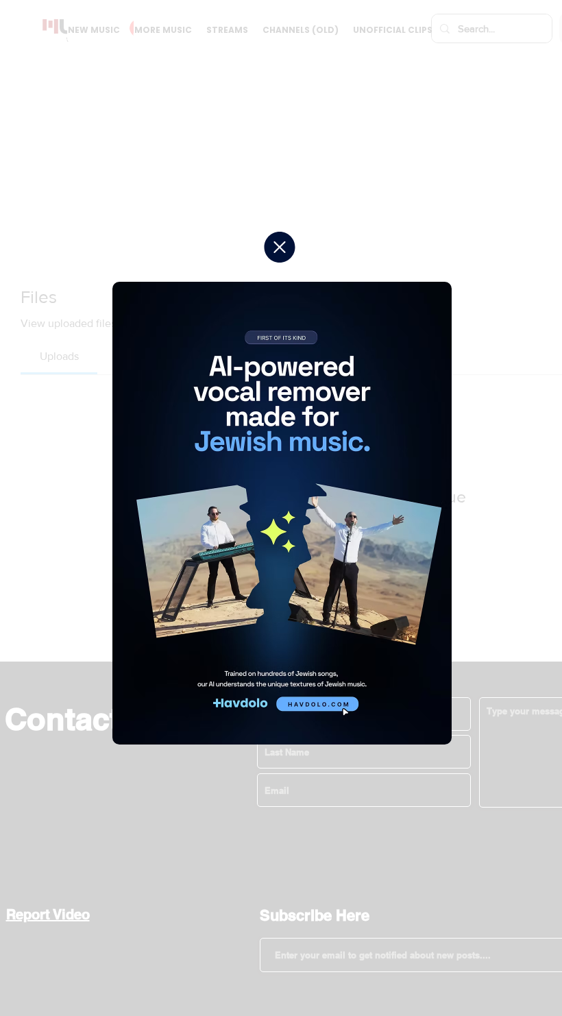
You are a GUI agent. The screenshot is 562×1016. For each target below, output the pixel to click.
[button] (279, 247)
